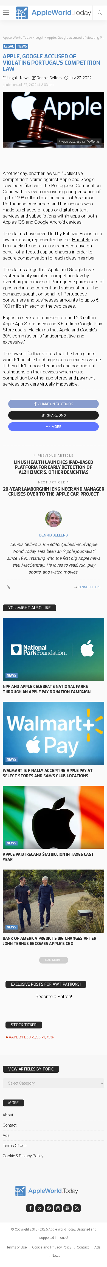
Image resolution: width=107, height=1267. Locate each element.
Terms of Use (14, 1145)
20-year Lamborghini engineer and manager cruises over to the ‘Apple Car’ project (53, 491)
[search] (100, 13)
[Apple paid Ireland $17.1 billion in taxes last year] (53, 817)
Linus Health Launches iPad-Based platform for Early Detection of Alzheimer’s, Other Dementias (53, 467)
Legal (9, 46)
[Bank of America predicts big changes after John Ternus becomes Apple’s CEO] (53, 901)
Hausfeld (81, 239)
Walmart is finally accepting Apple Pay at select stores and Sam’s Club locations (48, 773)
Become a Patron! (53, 996)
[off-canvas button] (6, 12)
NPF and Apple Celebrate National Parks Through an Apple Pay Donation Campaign (46, 689)
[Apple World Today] (54, 12)
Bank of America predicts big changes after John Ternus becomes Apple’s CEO (49, 941)
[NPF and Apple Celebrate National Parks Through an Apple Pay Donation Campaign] (53, 649)
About (8, 1115)
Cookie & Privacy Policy (23, 1156)
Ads (6, 1135)
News (22, 46)
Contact (9, 1125)
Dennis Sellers (49, 77)
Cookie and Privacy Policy (51, 1247)
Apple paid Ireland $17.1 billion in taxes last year (48, 857)
